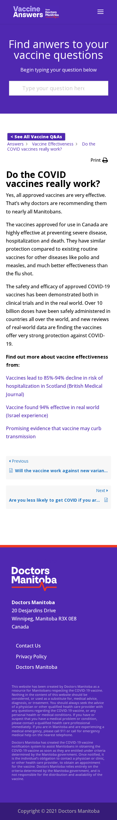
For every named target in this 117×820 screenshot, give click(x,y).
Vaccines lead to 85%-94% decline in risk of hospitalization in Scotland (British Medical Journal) (54, 386)
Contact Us (28, 645)
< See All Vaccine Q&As (36, 136)
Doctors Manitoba (36, 667)
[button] (99, 160)
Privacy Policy (31, 656)
